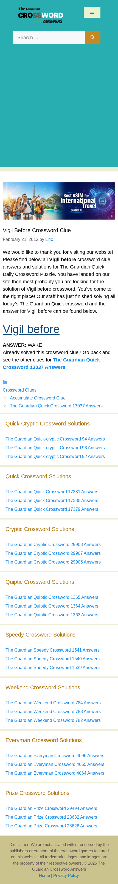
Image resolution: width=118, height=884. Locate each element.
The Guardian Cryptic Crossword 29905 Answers (53, 562)
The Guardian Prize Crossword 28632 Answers (51, 817)
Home (44, 875)
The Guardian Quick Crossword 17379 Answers (51, 509)
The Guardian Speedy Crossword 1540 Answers (52, 659)
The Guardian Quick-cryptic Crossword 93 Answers (55, 447)
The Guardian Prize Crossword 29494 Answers (51, 808)
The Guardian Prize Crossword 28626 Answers (51, 826)
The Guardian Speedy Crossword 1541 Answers (52, 650)
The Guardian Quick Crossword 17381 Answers (51, 491)
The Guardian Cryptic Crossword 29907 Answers (53, 553)
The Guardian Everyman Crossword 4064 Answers (54, 773)
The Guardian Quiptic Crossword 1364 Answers (51, 606)
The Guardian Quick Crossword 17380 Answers (51, 500)
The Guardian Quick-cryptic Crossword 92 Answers (55, 456)
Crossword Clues (19, 390)
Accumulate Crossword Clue (38, 398)
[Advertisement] (59, 108)
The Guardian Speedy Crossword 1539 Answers (52, 667)
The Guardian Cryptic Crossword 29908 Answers (53, 544)
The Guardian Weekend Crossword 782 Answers (53, 720)
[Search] (92, 37)
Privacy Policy (66, 875)
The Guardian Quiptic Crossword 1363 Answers (51, 614)
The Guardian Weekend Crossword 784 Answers (53, 703)
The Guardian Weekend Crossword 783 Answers (53, 711)
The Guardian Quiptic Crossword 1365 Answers (51, 597)
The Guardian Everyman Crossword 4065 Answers (54, 764)
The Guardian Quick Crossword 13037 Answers (56, 406)
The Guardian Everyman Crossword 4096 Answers (54, 755)
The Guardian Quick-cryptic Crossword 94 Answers (55, 439)
